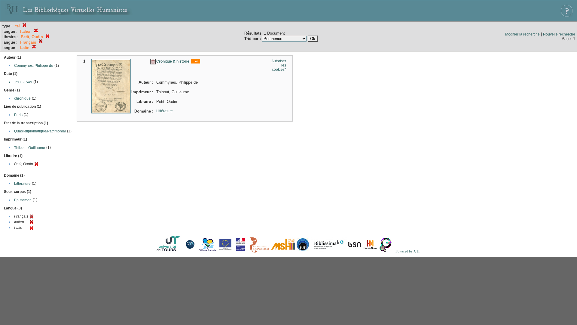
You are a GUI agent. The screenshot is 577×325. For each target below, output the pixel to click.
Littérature (22, 183)
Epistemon (23, 200)
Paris (18, 115)
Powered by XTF (407, 251)
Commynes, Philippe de (33, 65)
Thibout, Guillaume (29, 148)
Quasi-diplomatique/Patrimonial (40, 131)
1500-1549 (23, 82)
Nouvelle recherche (559, 34)
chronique (22, 98)
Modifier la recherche (522, 34)
